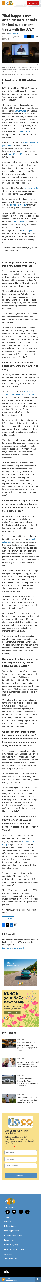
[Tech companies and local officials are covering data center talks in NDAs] (9, 1098)
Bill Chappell (13, 34)
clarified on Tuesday (18, 205)
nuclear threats (23, 131)
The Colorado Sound (11, 1259)
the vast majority (30, 188)
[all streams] (38, 1279)
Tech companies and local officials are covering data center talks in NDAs (27, 1100)
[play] (3, 1279)
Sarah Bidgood (27, 230)
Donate (34, 3)
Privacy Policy (9, 1240)
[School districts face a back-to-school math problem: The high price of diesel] (9, 1043)
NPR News (8, 918)
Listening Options (10, 1226)
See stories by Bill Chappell (13, 948)
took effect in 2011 (16, 154)
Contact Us (8, 1254)
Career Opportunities (11, 1231)
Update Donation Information (14, 1249)
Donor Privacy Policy (11, 1245)
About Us (7, 1221)
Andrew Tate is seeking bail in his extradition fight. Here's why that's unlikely (28, 1064)
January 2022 (20, 111)
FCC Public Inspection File (13, 1235)
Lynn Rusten (18, 222)
